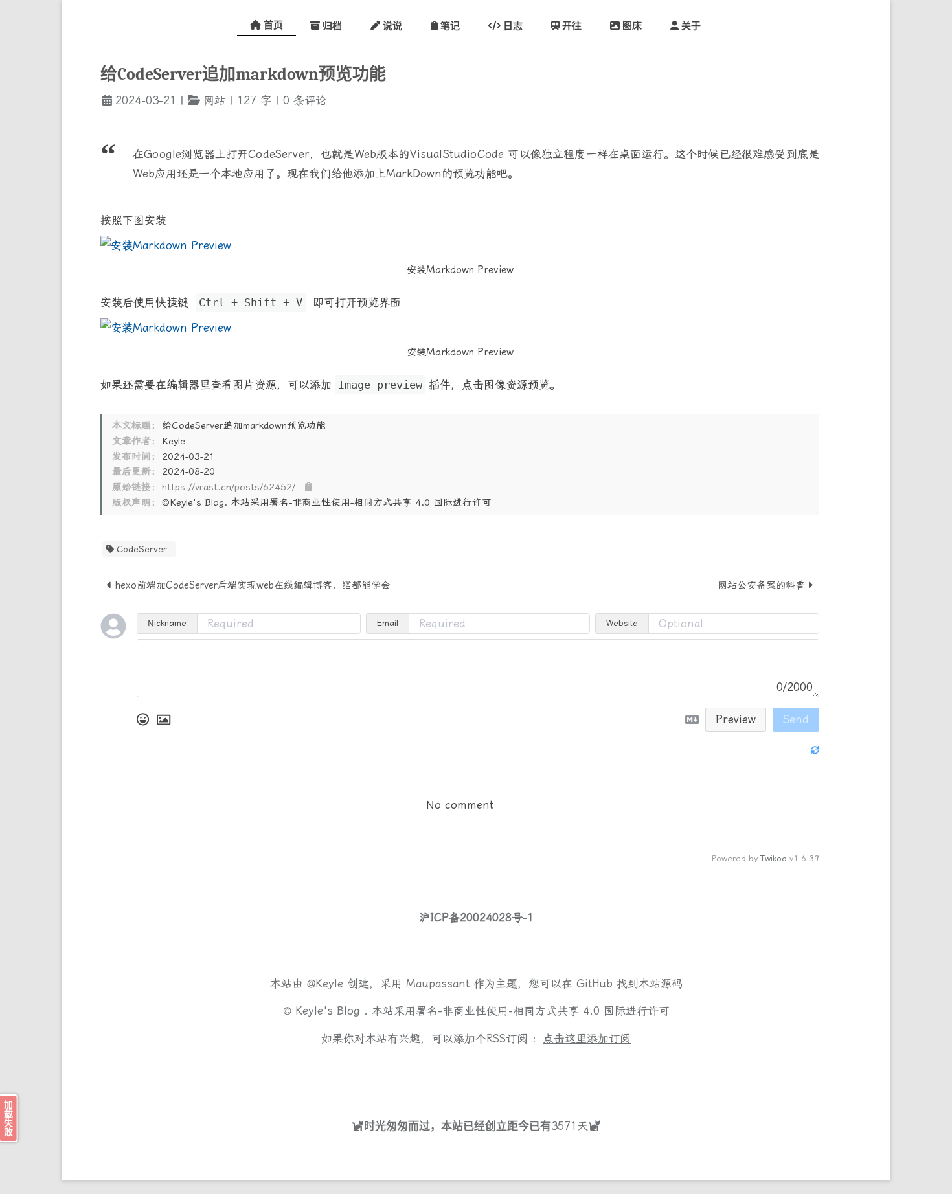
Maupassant (438, 983)
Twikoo (773, 858)
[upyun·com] (518, 1068)
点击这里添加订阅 (587, 1038)
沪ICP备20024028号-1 (476, 917)
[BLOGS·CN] (437, 1068)
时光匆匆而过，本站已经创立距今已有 (457, 1125)
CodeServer (142, 549)
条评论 (307, 100)
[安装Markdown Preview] (459, 245)
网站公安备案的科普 (761, 585)
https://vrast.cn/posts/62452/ (228, 487)
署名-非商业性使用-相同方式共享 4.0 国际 (521, 1010)
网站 (214, 100)
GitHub (594, 983)
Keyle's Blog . (333, 1010)
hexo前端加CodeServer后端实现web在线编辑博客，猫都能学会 (253, 585)
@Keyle (327, 983)
